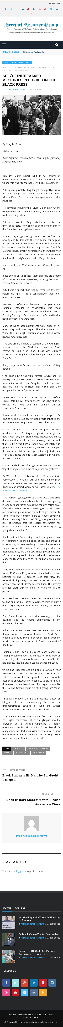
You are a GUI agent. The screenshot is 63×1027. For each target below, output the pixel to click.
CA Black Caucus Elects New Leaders (39, 934)
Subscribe (48, 1014)
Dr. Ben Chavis (22, 753)
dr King (7, 753)
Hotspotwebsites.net (29, 1022)
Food (38, 1014)
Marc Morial (38, 753)
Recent (6, 908)
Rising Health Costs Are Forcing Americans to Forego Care (37, 953)
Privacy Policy (30, 1017)
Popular (20, 908)
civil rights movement (38, 748)
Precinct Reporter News (15, 89)
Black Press (18, 748)
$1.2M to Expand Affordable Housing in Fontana (39, 919)
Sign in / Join (55, 3)
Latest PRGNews (10, 63)
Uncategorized (25, 63)
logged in (21, 871)
